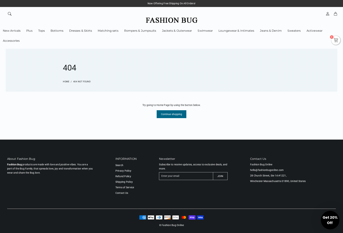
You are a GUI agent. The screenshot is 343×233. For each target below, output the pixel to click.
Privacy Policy (123, 170)
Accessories (11, 40)
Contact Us (121, 192)
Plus (29, 30)
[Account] (328, 14)
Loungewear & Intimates (236, 30)
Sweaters (294, 30)
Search (119, 165)
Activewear (315, 30)
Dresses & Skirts (80, 30)
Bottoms (57, 30)
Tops (41, 30)
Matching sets (108, 30)
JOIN (220, 176)
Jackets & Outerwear (177, 30)
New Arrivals (12, 30)
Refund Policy (123, 176)
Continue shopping (171, 114)
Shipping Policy (124, 181)
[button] (330, 220)
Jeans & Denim (271, 30)
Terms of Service (124, 187)
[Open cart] (335, 14)
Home (66, 81)
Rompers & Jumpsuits (140, 30)
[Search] (10, 14)
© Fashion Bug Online (171, 225)
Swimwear (205, 30)
